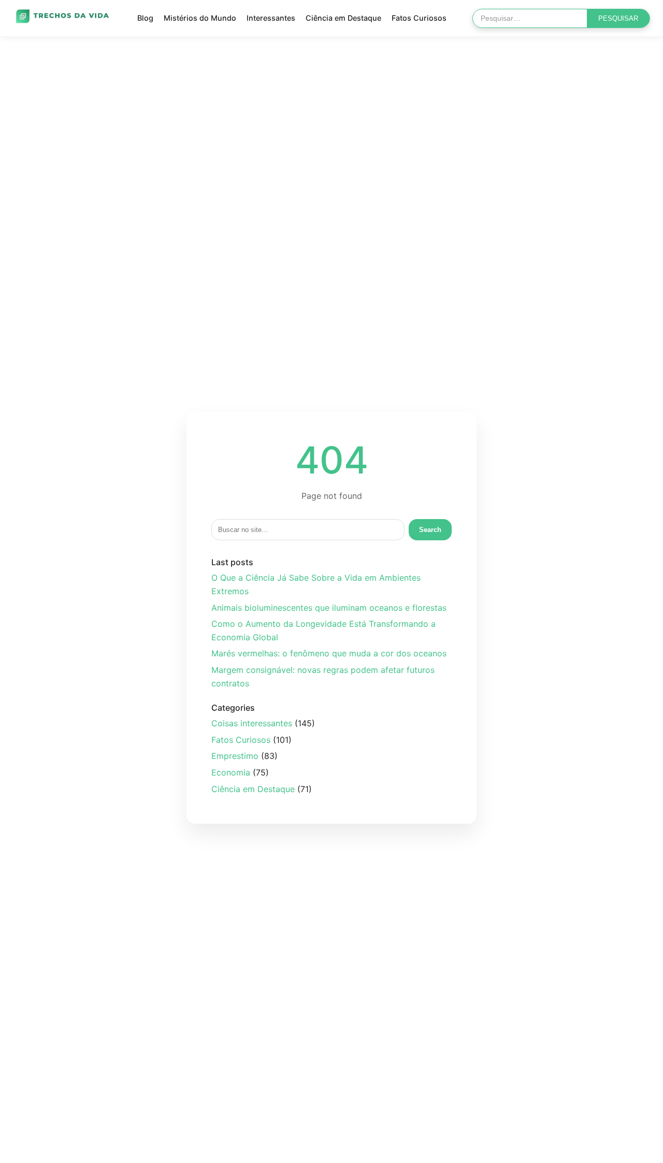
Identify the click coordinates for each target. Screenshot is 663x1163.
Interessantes (271, 17)
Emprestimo (234, 756)
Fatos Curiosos (419, 17)
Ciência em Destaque (343, 17)
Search (430, 530)
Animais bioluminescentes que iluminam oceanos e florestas (328, 607)
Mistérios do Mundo (200, 17)
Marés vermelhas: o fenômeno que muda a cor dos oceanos (328, 653)
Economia (230, 772)
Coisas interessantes (251, 723)
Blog (145, 17)
